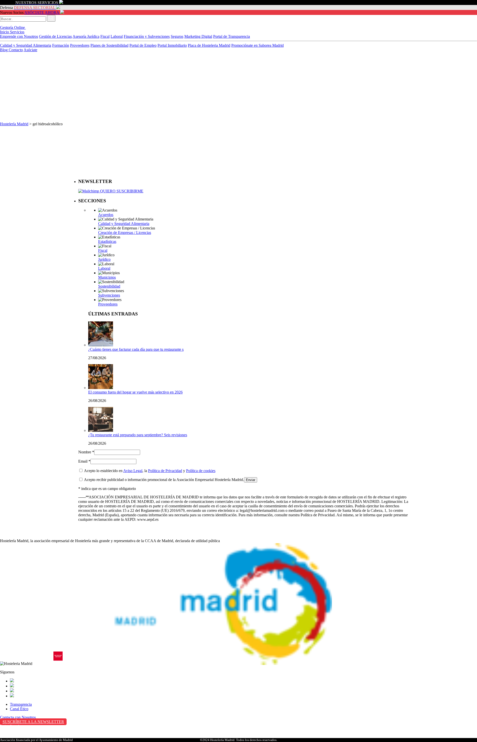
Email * (84, 461)
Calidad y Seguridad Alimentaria (25, 45)
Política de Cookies (15, 737)
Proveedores (79, 45)
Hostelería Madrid (14, 124)
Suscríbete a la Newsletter (33, 722)
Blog (4, 50)
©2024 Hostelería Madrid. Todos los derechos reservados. (238, 740)
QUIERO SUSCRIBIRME (121, 191)
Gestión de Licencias (55, 36)
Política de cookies (200, 471)
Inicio (5, 32)
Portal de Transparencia (231, 36)
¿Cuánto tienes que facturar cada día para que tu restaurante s (136, 349)
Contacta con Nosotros (18, 717)
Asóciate (30, 50)
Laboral (117, 36)
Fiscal (105, 36)
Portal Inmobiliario (172, 45)
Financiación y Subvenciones (147, 36)
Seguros (177, 36)
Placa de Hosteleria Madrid (209, 45)
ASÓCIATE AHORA (41, 12)
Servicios (17, 32)
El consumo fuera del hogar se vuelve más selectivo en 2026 (135, 392)
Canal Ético (19, 709)
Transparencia (21, 704)
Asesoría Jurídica (86, 36)
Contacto (16, 50)
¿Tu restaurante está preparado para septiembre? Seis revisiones (137, 435)
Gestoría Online (13, 27)
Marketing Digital (198, 36)
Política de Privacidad (165, 471)
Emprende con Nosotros (19, 36)
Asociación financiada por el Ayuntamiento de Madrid (36, 740)
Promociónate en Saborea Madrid (257, 45)
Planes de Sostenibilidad (109, 45)
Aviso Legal (132, 471)
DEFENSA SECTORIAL (34, 7)
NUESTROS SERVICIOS (36, 2)
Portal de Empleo (143, 45)
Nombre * (86, 452)
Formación (60, 45)
